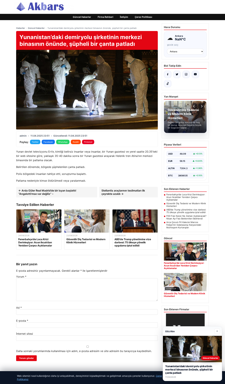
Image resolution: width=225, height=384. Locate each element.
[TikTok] (167, 83)
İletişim (124, 17)
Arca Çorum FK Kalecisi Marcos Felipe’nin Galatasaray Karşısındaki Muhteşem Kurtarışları (183, 225)
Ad (19, 307)
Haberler (20, 28)
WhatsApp (63, 142)
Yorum (21, 276)
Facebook (48, 142)
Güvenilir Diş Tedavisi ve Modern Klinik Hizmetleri (186, 204)
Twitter (35, 142)
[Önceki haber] (194, 106)
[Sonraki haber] (201, 106)
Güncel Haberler (82, 17)
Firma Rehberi (105, 17)
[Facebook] (167, 74)
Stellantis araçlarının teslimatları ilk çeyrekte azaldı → (123, 192)
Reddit (76, 142)
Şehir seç (173, 45)
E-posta (22, 320)
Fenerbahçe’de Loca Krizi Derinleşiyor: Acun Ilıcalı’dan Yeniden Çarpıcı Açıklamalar (185, 197)
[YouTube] (195, 74)
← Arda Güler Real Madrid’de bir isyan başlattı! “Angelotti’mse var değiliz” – (47, 192)
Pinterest (88, 142)
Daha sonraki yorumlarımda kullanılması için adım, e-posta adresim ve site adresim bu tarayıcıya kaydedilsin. (84, 351)
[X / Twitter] (177, 74)
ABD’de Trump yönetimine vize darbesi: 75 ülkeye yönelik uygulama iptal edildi (186, 211)
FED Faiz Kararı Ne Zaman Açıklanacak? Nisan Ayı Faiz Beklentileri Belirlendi (186, 217)
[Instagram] (186, 74)
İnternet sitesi (24, 333)
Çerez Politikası (143, 17)
